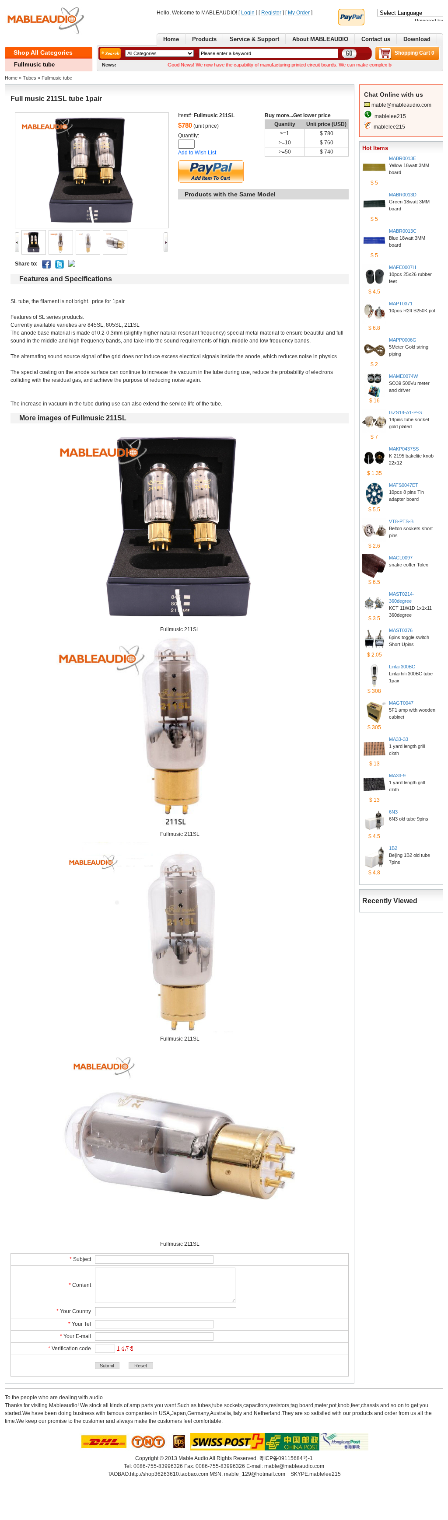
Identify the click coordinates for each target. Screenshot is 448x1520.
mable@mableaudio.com (401, 105)
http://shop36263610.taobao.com (169, 1474)
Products (204, 39)
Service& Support (254, 39)
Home (171, 39)
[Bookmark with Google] (71, 265)
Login (248, 13)
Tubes (29, 77)
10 (288, 143)
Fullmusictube (57, 77)
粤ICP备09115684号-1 (286, 1458)
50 (288, 152)
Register (271, 13)
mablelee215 (390, 116)
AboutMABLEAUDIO (320, 39)
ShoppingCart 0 (414, 53)
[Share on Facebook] (46, 267)
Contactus (375, 39)
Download (416, 39)
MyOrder (299, 13)
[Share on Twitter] (59, 267)
